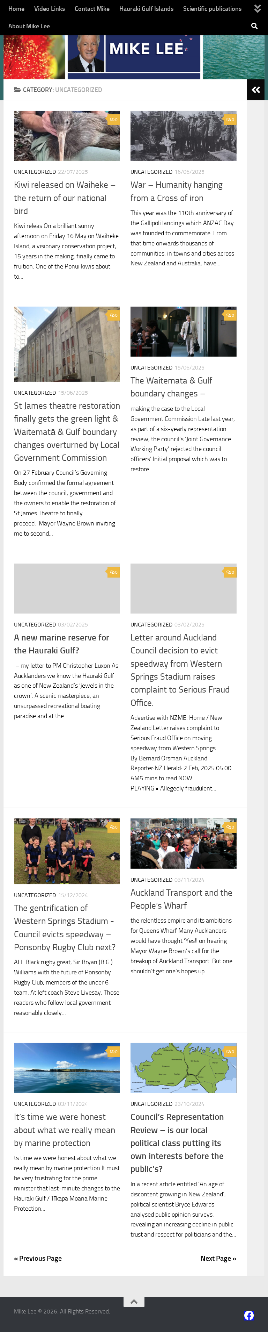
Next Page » (219, 1258)
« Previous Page (38, 1258)
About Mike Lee (29, 26)
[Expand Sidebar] (256, 89)
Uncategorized (35, 172)
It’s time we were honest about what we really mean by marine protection (64, 1130)
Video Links (49, 9)
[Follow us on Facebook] (249, 1315)
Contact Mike (92, 9)
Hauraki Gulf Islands (146, 9)
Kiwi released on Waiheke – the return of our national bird (65, 198)
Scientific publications (212, 9)
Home (16, 9)
